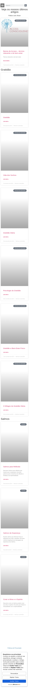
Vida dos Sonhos (9, 175)
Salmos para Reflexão (11, 467)
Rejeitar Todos (14, 677)
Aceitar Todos (14, 681)
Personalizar (14, 673)
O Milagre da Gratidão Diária (14, 406)
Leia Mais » (6, 121)
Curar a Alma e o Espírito (13, 599)
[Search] (25, 5)
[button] (2, 5)
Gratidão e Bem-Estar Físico (14, 348)
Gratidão (6, 117)
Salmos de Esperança (11, 533)
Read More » (6, 60)
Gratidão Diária (9, 233)
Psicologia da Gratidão (12, 290)
